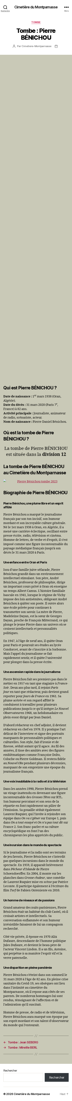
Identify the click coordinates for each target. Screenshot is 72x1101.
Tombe (36, 22)
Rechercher (10, 1070)
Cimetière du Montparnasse (36, 7)
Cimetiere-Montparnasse (36, 46)
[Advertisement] (36, 221)
